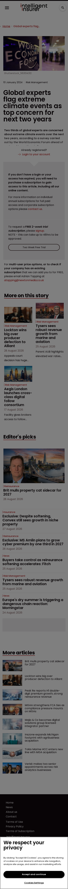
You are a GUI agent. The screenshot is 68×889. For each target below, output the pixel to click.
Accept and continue (34, 874)
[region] (34, 863)
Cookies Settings (34, 882)
